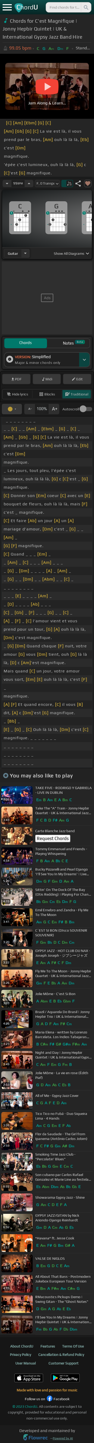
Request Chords (53, 838)
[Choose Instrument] (25, 253)
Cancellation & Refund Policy (61, 1354)
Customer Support (64, 1363)
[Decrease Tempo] (7, 183)
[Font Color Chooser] (12, 409)
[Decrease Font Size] (29, 409)
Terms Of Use (73, 1346)
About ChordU (21, 1346)
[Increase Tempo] (29, 183)
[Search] (85, 7)
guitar (13, 253)
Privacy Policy (20, 1354)
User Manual (25, 1363)
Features (47, 1346)
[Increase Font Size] (54, 409)
